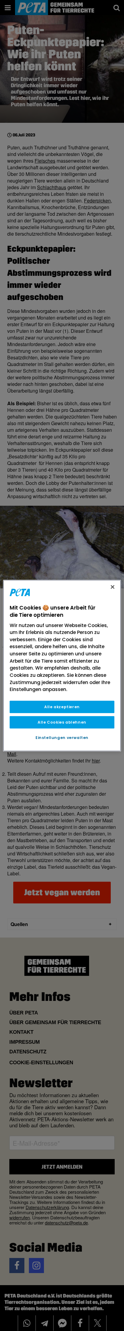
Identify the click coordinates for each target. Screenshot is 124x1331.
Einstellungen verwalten (62, 737)
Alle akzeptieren (62, 706)
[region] (62, 666)
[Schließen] (112, 587)
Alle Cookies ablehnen (62, 722)
